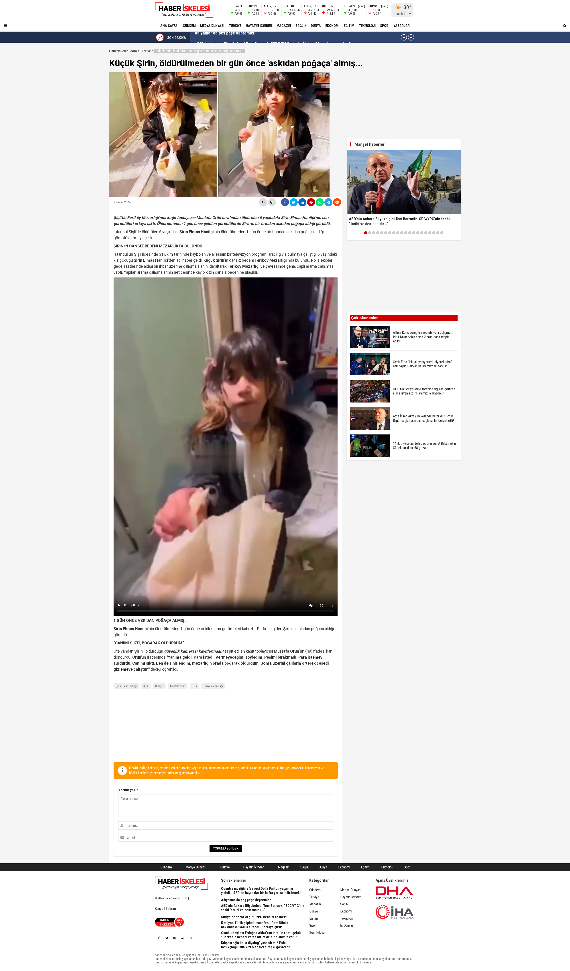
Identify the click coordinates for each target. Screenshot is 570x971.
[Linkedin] (183, 938)
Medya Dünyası (212, 26)
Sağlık (300, 26)
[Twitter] (167, 938)
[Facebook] (159, 938)
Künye (159, 908)
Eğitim (349, 26)
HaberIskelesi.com (123, 51)
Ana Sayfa (168, 26)
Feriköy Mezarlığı (213, 686)
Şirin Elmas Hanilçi (126, 686)
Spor (384, 26)
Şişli (194, 686)
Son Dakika (317, 933)
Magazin (284, 26)
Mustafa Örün (177, 686)
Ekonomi (332, 26)
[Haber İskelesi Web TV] (169, 925)
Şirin (146, 686)
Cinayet (159, 686)
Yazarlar (402, 26)
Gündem (189, 26)
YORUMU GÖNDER (225, 848)
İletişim (171, 908)
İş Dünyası (347, 925)
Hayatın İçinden (259, 26)
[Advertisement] (88, 114)
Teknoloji (367, 26)
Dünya (316, 26)
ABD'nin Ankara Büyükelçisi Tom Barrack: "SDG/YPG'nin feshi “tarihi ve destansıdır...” (273, 37)
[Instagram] (175, 938)
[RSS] (191, 938)
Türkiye (235, 26)
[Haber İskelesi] (181, 883)
